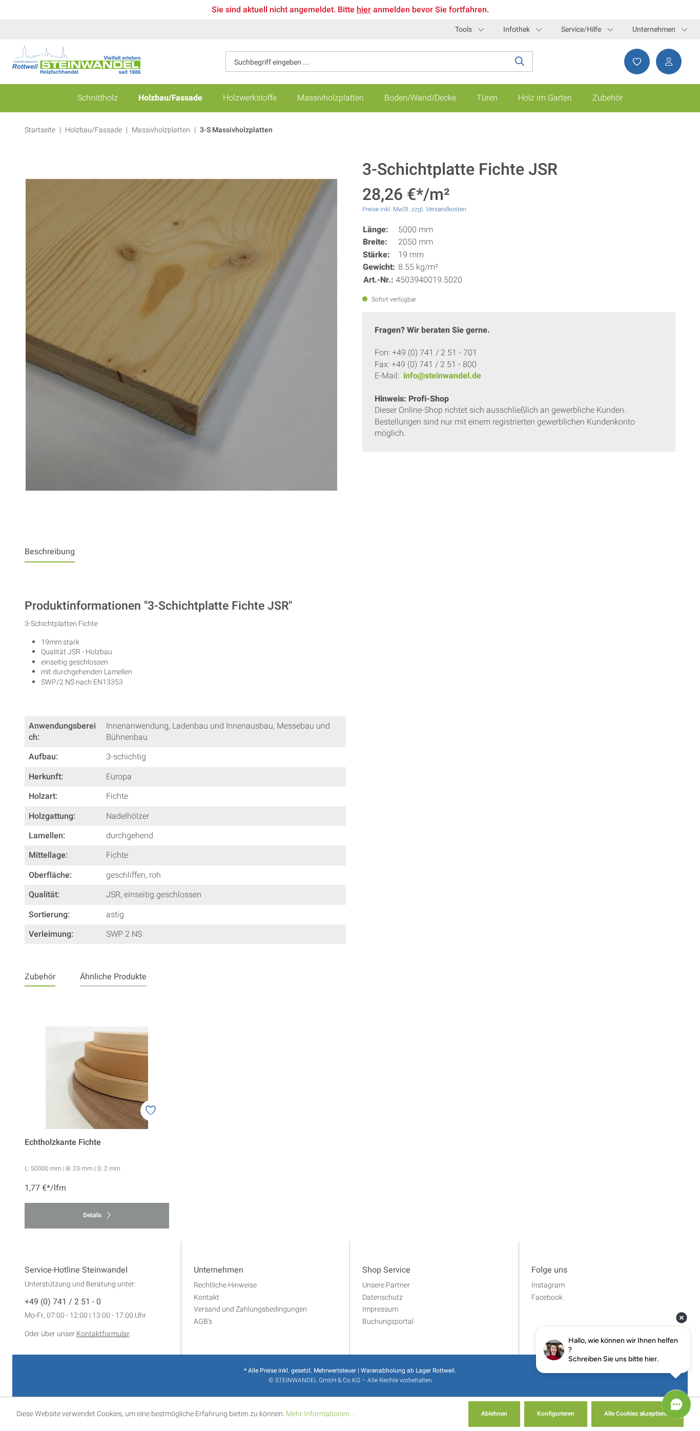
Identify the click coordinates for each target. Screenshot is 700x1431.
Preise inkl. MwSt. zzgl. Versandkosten (414, 209)
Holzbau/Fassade (93, 130)
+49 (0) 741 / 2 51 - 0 (63, 1302)
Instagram (548, 1285)
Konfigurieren (555, 1413)
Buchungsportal (388, 1321)
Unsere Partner (386, 1285)
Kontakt (206, 1297)
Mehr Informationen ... (321, 1413)
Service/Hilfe (581, 29)
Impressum (380, 1309)
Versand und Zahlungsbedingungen (250, 1309)
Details (93, 1215)
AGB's (203, 1321)
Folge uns (549, 1270)
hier (364, 10)
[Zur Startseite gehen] (76, 60)
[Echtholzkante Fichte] (97, 1077)
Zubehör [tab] (40, 977)
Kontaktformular (102, 1333)
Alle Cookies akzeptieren (637, 1413)
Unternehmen (653, 29)
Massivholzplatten (161, 130)
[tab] (50, 554)
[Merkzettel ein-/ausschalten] (150, 1110)
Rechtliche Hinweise (225, 1285)
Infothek (516, 29)
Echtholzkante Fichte (63, 1142)
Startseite (40, 130)
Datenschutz (382, 1297)
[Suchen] (520, 61)
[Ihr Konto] (666, 61)
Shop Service (386, 1270)
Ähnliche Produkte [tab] (113, 977)
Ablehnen (494, 1413)
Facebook (547, 1297)
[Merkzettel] (634, 61)
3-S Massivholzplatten (236, 130)
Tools (463, 29)
